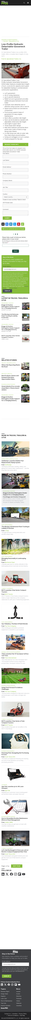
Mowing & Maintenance (9, 39)
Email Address (7, 167)
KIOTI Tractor (9, 594)
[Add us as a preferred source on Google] (22, 224)
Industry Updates (7, 373)
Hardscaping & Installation (10, 459)
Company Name (7, 180)
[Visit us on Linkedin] (3, 874)
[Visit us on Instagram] (15, 874)
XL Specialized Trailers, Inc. (13, 59)
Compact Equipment (7, 588)
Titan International (10, 658)
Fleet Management (7, 524)
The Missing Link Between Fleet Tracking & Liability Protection (10, 315)
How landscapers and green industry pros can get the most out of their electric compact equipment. (15, 857)
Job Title (6, 187)
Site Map (22, 1015)
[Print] (3, 224)
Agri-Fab (7, 790)
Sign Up (7, 291)
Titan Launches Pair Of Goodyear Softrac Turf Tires (15, 654)
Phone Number (7, 173)
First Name (6, 153)
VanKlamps (8, 464)
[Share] (6, 224)
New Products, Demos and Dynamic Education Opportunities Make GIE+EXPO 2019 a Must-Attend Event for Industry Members (10, 377)
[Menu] (27, 2)
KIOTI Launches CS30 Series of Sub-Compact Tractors (13, 722)
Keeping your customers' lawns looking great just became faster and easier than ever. (14, 793)
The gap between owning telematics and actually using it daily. (13, 533)
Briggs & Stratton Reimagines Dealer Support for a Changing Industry (10, 306)
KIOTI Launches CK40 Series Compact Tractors (11, 336)
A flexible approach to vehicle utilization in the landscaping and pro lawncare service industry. (15, 565)
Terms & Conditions (13, 1015)
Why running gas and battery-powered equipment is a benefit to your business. (13, 628)
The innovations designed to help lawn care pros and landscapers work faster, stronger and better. (15, 695)
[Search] (24, 2)
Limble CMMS (9, 822)
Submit (7, 218)
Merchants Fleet (10, 562)
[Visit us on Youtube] (23, 874)
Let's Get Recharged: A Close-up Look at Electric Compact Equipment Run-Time (15, 851)
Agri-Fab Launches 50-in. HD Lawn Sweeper (12, 787)
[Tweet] (14, 224)
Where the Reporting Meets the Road (11, 365)
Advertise (14, 1013)
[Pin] (18, 224)
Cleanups (4, 784)
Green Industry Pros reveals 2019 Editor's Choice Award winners (11, 388)
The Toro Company (10, 626)
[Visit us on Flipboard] (19, 874)
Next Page (16, 866)
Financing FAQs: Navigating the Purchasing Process (15, 753)
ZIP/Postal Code (8, 202)
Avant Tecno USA (10, 757)
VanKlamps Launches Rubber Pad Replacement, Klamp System (12, 461)
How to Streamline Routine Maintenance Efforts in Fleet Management (15, 819)
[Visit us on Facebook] (11, 874)
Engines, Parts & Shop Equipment (11, 652)
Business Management (8, 751)
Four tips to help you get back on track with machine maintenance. (14, 825)
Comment (6, 209)
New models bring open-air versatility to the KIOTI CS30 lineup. (14, 727)
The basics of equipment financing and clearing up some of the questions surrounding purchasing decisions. (15, 760)
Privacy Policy (13, 288)
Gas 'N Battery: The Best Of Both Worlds (15, 624)
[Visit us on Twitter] (7, 874)
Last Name (6, 160)
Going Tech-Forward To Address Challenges (12, 688)
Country (5, 194)
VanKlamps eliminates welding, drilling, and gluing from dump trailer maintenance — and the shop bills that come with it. (15, 468)
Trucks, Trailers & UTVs (11, 41)
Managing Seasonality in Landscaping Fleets (14, 559)
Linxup (7, 530)
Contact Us (7, 1013)
